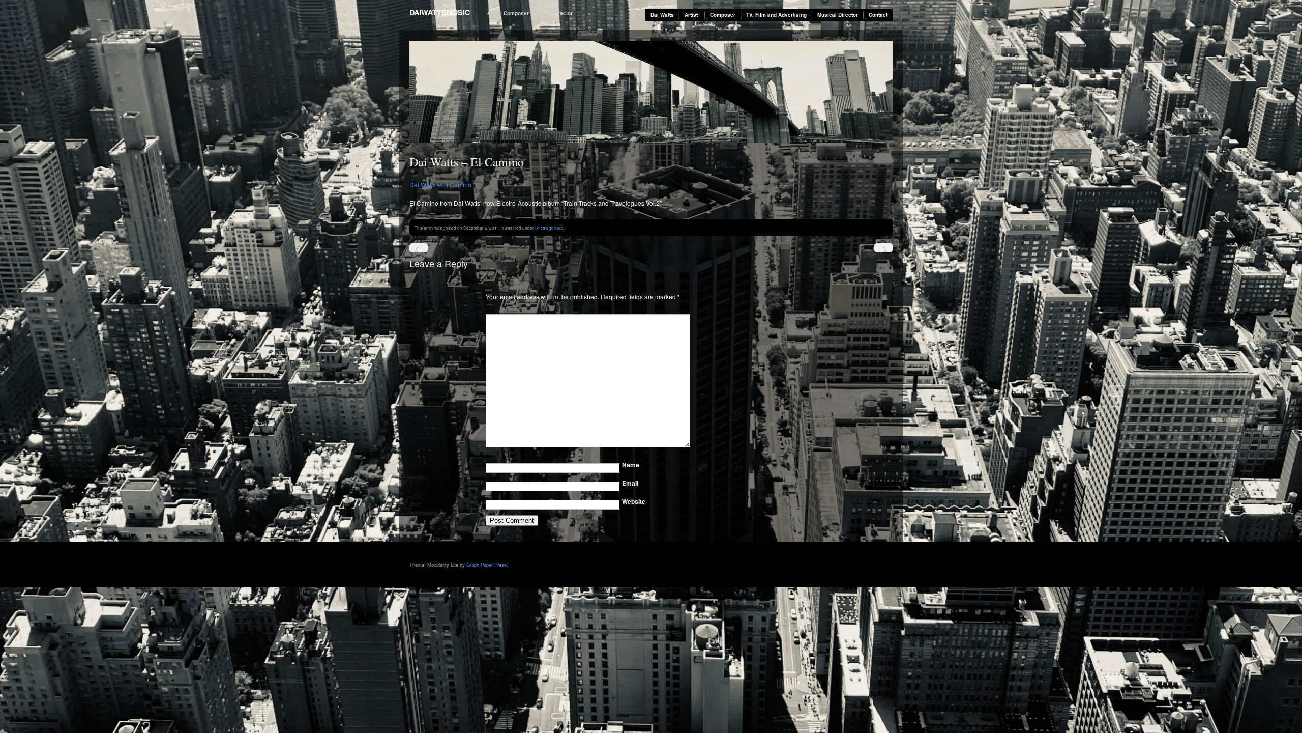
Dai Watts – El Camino (440, 184)
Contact (878, 14)
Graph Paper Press (486, 564)
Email (630, 483)
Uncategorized (549, 227)
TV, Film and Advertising (776, 14)
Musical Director (837, 14)
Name (630, 464)
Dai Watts (662, 14)
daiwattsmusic (439, 12)
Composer (722, 14)
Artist (691, 14)
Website (633, 501)
